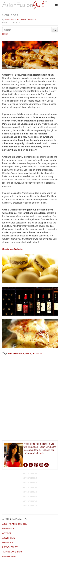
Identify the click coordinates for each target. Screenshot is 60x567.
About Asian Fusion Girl (14, 523)
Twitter (23, 20)
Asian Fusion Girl (12, 20)
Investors (7, 542)
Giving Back (8, 528)
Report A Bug (9, 556)
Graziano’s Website (12, 249)
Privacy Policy (10, 547)
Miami (28, 353)
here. (42, 452)
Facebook (32, 20)
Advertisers (8, 537)
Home (5, 33)
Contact (6, 533)
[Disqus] (30, 398)
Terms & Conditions (12, 551)
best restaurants (16, 353)
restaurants (38, 353)
